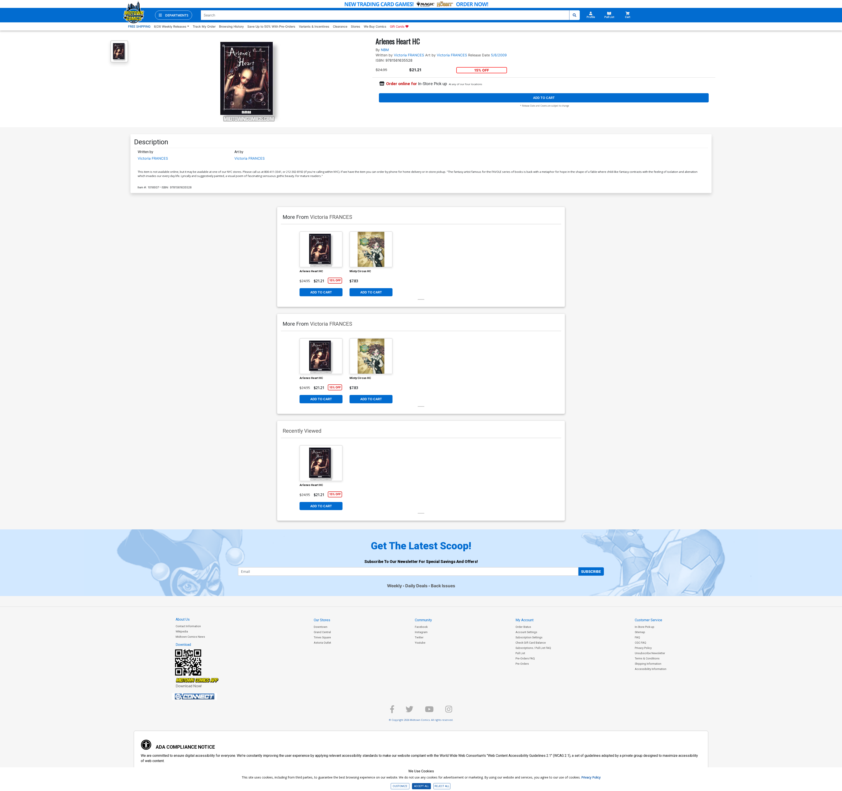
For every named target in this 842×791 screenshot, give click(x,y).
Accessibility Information (650, 669)
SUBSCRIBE (591, 571)
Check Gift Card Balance (531, 642)
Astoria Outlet (322, 642)
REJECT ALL (442, 786)
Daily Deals (416, 585)
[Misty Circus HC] (371, 249)
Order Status (523, 627)
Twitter (419, 637)
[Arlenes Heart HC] (321, 249)
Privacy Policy (643, 648)
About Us (183, 619)
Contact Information (188, 626)
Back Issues (443, 585)
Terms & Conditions (647, 658)
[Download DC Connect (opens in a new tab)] (203, 696)
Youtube (420, 642)
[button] (173, 15)
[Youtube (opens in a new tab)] (429, 711)
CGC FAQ (640, 642)
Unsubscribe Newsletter (650, 653)
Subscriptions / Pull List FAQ (533, 648)
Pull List (520, 653)
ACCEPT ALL (421, 786)
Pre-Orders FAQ (525, 658)
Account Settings (526, 632)
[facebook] (392, 711)
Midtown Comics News (190, 636)
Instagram (421, 632)
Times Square (322, 637)
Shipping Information (648, 663)
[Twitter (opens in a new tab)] (409, 711)
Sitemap (640, 632)
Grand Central (322, 632)
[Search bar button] (574, 15)
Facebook (421, 627)
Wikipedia (182, 631)
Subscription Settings (529, 637)
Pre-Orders (522, 663)
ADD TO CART (544, 98)
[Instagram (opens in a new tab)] (448, 711)
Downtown (320, 627)
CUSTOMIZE (400, 786)
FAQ (637, 637)
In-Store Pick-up (644, 627)
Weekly (394, 585)
